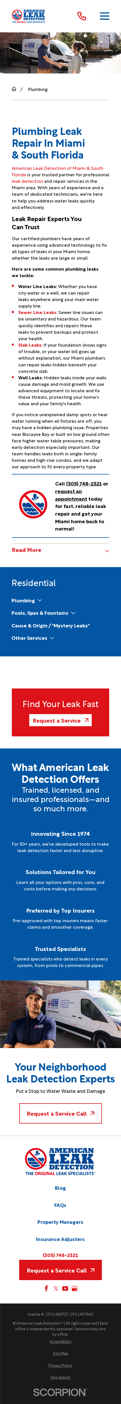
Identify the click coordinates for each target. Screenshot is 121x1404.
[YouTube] (65, 1288)
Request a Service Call (57, 1113)
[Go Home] (14, 89)
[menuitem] (23, 600)
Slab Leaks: (30, 344)
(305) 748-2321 (60, 1254)
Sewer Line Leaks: (37, 312)
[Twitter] (56, 1288)
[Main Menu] (104, 16)
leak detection (27, 180)
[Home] (29, 16)
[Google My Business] (74, 1288)
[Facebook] (46, 1288)
